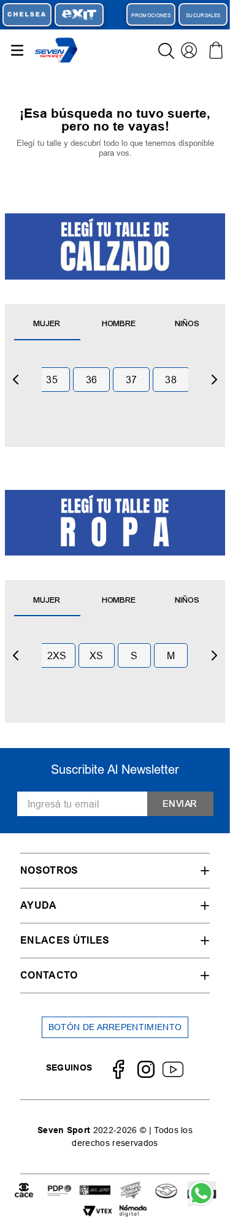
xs (97, 655)
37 (131, 379)
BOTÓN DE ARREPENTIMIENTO (115, 1027)
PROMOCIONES (151, 15)
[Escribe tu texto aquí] (24, 1191)
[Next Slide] (214, 379)
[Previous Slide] (16, 379)
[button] (115, 870)
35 (52, 379)
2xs (57, 655)
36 (92, 379)
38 (171, 379)
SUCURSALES (203, 15)
